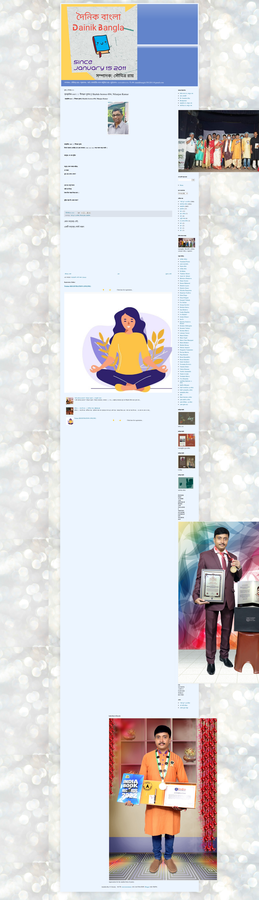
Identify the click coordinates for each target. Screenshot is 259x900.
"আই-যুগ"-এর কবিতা (74, 215)
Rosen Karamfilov (185, 357)
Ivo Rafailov (183, 314)
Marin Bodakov (184, 343)
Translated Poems (185, 262)
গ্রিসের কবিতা (183, 266)
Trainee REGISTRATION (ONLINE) (77, 286)
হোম (118, 274)
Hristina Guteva (184, 307)
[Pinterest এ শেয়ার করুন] (90, 213)
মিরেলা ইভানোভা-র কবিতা (186, 397)
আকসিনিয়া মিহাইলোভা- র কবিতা (186, 382)
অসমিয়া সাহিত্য (183, 259)
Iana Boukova (184, 310)
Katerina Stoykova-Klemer (185, 322)
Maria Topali (183, 338)
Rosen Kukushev (184, 359)
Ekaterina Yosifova (185, 293)
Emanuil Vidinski (185, 300)
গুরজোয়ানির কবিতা (184, 392)
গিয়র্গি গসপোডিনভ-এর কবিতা (186, 388)
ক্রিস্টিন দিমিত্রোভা (184, 385)
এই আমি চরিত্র (183, 705)
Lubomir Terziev (185, 333)
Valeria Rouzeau (184, 369)
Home (181, 185)
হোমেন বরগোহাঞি (184, 264)
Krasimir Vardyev (185, 328)
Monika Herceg (184, 345)
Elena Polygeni (184, 298)
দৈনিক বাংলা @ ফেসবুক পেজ (186, 93)
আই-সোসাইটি (183, 96)
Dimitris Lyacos (184, 286)
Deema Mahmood (185, 283)
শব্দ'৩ (181, 223)
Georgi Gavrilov (184, 305)
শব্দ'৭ (181, 226)
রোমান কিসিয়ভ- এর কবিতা (186, 402)
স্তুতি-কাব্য (182, 218)
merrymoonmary (127, 887)
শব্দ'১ (181, 228)
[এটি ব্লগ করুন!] (84, 213)
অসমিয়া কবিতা (183, 269)
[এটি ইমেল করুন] (82, 213)
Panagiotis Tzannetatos (186, 350)
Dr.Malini (182, 271)
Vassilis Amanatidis (185, 371)
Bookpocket (183, 101)
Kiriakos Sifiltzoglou (186, 326)
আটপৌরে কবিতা (183, 204)
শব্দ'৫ (181, 211)
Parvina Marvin (184, 352)
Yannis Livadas (184, 374)
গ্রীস (181, 395)
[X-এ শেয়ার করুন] (86, 213)
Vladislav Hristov (185, 274)
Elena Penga (183, 295)
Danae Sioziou (184, 281)
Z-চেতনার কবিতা (184, 221)
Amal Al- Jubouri (185, 276)
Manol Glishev (184, 335)
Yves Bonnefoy (184, 379)
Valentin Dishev (184, 367)
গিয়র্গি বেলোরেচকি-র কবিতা (186, 390)
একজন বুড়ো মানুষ (184, 708)
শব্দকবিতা (182, 209)
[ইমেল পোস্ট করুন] (78, 212)
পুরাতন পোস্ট (168, 274)
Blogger (147, 887)
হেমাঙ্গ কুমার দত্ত (184, 404)
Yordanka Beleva (185, 376)
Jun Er (182, 319)
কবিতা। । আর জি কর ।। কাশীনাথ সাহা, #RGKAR (87, 408)
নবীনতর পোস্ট (68, 274)
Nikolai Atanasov (185, 347)
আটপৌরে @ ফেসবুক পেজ (186, 105)
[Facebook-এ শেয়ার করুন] (88, 213)
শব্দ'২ (181, 230)
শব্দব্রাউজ (88, 215)
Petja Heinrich (184, 355)
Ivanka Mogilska (184, 312)
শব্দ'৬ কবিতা (182, 214)
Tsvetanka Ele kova (185, 364)
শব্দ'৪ (181, 216)
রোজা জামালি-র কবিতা (185, 400)
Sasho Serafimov (184, 362)
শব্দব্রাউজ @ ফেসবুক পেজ (186, 103)
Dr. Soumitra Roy (185, 98)
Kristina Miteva (184, 331)
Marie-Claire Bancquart (186, 340)
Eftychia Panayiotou (186, 290)
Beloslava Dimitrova (186, 278)
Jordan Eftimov (184, 317)
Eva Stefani (183, 302)
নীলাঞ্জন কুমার (82, 215)
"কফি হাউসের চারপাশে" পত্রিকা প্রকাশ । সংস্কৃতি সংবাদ (87, 398)
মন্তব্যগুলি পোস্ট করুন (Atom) (78, 277)
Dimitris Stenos (184, 288)
